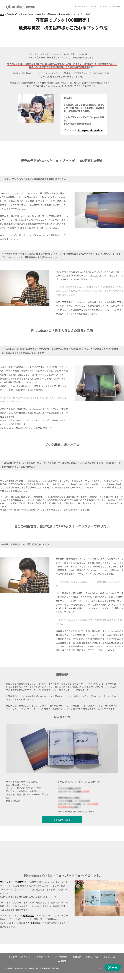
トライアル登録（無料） (112, 6)
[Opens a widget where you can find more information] (112, 967)
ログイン (94, 6)
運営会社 (56, 968)
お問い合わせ (92, 957)
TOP (2, 14)
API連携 (62, 961)
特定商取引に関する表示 (24, 968)
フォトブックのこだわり (20, 957)
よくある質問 (61, 957)
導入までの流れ (80, 6)
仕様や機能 (28, 915)
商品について (43, 957)
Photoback (110, 957)
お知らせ (77, 957)
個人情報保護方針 (43, 968)
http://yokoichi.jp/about (90, 130)
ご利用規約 (8, 968)
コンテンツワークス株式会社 (14, 882)
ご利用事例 (33, 923)
